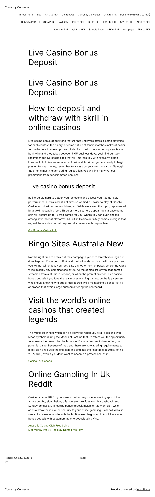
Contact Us (68, 14)
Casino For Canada (40, 361)
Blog (38, 14)
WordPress (143, 489)
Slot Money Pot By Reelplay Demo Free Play (55, 429)
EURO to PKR (46, 22)
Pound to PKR (61, 29)
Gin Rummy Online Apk (42, 230)
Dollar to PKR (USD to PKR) (135, 14)
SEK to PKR (113, 29)
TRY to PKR (144, 29)
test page (128, 29)
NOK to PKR (143, 22)
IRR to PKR (93, 22)
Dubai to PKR (28, 22)
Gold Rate (63, 22)
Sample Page (96, 29)
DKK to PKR (110, 14)
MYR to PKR (126, 22)
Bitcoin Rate (26, 14)
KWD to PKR (110, 22)
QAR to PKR (78, 29)
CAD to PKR (51, 14)
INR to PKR (78, 22)
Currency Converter (17, 7)
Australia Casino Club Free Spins (48, 425)
